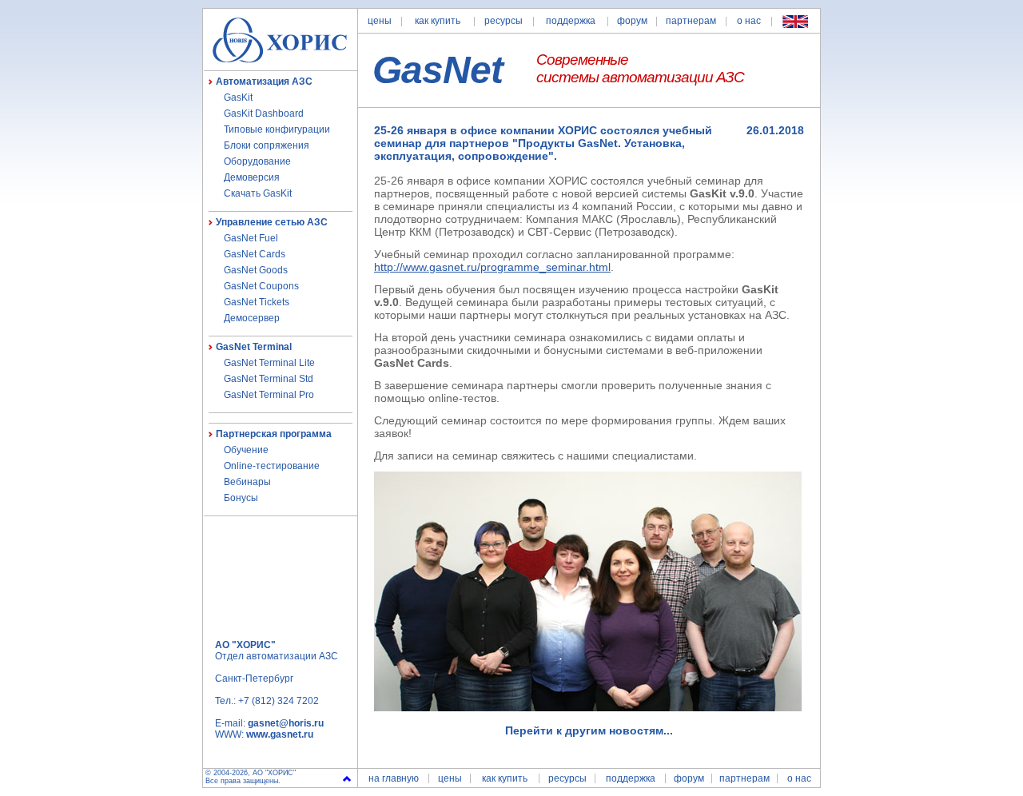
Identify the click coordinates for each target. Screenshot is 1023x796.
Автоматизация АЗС (264, 81)
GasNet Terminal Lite (269, 362)
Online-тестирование (272, 466)
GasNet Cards (254, 254)
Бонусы (241, 497)
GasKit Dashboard (264, 113)
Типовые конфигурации (277, 129)
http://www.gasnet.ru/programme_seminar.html (492, 267)
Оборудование (257, 161)
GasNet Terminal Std (268, 378)
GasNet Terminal (254, 346)
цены (380, 20)
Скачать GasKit (258, 193)
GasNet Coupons (261, 286)
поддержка (570, 20)
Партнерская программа (274, 434)
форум (632, 20)
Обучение (246, 450)
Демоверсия (252, 177)
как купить (437, 20)
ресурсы (503, 20)
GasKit (238, 97)
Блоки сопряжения (266, 145)
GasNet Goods (256, 270)
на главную (393, 778)
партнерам (691, 20)
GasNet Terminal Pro (269, 394)
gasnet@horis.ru (286, 723)
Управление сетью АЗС (272, 222)
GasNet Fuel (251, 238)
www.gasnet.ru (279, 734)
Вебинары (247, 482)
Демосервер (252, 318)
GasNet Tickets (256, 302)
